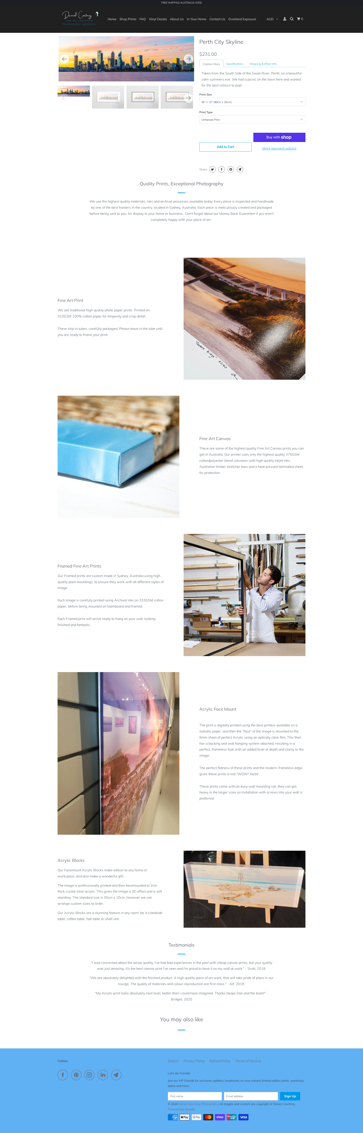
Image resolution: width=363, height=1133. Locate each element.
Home (112, 19)
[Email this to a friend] (239, 169)
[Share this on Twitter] (212, 169)
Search (173, 1061)
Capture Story (211, 64)
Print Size (205, 94)
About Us (177, 19)
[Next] (188, 59)
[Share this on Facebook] (221, 169)
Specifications (234, 63)
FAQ (142, 19)
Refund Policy (220, 1061)
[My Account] (285, 19)
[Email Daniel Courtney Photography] (117, 1075)
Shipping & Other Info (263, 63)
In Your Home (196, 19)
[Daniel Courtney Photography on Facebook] (64, 1075)
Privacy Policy (194, 1061)
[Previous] (64, 59)
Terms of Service (248, 1061)
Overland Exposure (242, 19)
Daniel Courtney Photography (198, 1104)
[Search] (292, 19)
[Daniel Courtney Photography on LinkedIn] (104, 1075)
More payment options (279, 148)
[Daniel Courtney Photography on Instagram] (90, 1075)
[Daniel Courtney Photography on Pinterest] (77, 1075)
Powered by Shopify (181, 1109)
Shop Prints (128, 19)
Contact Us (217, 19)
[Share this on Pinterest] (230, 169)
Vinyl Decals (158, 19)
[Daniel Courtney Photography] (79, 19)
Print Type (206, 112)
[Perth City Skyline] (126, 58)
